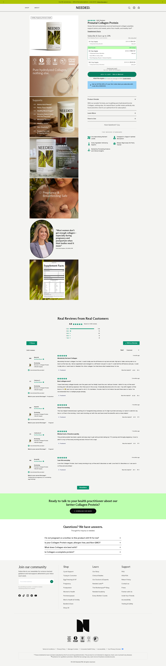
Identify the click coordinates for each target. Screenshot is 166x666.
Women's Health (69, 592)
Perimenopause (68, 596)
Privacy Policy (61, 649)
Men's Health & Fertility (71, 600)
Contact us (125, 584)
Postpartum (67, 588)
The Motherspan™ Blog (100, 588)
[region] (83, 2)
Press (124, 588)
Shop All (66, 608)
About (36, 7)
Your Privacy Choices (114, 649)
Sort (122, 350)
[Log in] (134, 7)
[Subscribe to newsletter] (51, 581)
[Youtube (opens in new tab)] (36, 595)
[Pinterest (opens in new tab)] (32, 595)
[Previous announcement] (3, 1)
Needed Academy (98, 592)
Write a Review (133, 343)
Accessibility (126, 600)
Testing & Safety (127, 604)
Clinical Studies (97, 575)
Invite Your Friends (128, 596)
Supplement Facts (94, 31)
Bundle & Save (68, 604)
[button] (96, 20)
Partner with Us (127, 592)
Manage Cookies (73, 649)
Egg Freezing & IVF (69, 580)
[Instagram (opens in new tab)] (28, 595)
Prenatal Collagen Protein (41, 415)
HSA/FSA (125, 575)
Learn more (127, 78)
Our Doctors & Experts (100, 580)
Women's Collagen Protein (41, 365)
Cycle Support (68, 571)
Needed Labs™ (97, 584)
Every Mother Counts (99, 596)
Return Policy (126, 580)
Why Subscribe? (132, 38)
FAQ (123, 571)
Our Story (95, 571)
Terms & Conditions (49, 649)
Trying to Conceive (70, 575)
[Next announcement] (162, 1)
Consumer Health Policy (88, 649)
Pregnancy (67, 584)
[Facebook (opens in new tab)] (19, 595)
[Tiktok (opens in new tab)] (23, 595)
